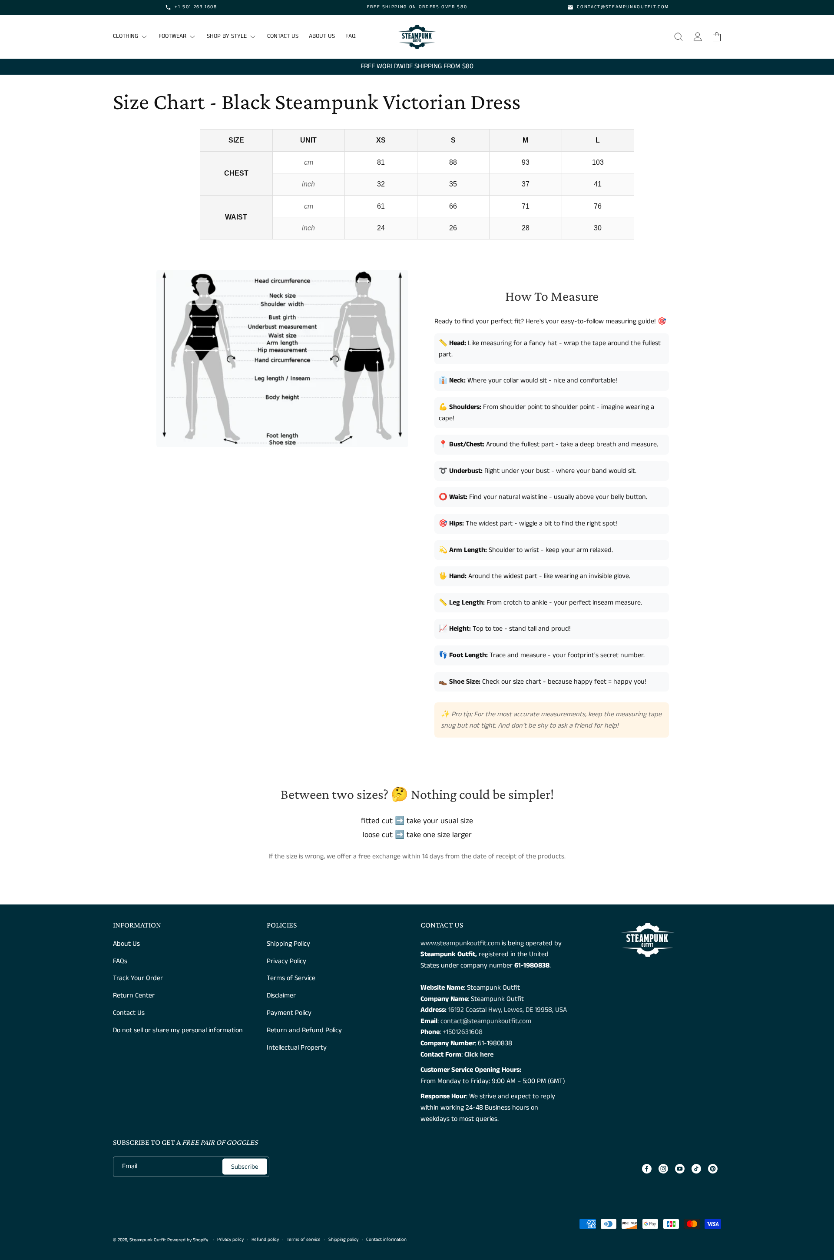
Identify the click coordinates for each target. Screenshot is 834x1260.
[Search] (678, 37)
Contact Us (129, 1013)
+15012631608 (463, 1032)
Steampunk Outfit (147, 1240)
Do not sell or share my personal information (178, 1030)
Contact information (386, 1239)
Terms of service (304, 1239)
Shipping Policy (288, 944)
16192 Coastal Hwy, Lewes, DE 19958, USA (507, 1010)
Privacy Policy (286, 961)
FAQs (120, 961)
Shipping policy (343, 1239)
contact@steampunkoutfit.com (485, 1021)
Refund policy (265, 1239)
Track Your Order (138, 978)
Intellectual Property (297, 1048)
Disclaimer (281, 996)
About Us (126, 944)
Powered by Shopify (187, 1240)
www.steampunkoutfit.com (460, 943)
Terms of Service (291, 978)
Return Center (134, 996)
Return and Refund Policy (304, 1030)
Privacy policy (230, 1239)
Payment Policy (289, 1013)
